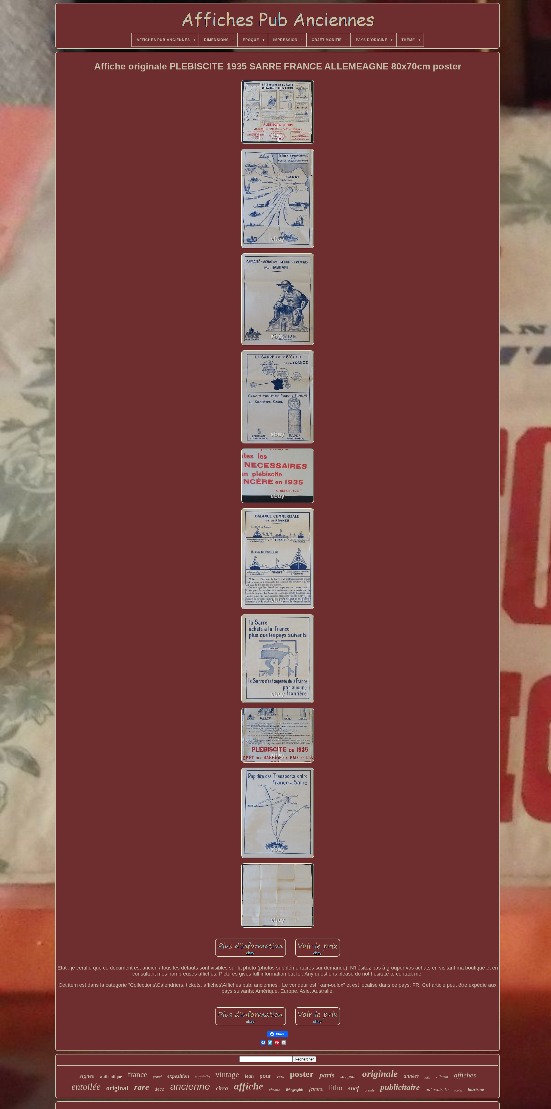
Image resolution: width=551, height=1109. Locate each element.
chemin (274, 1089)
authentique (111, 1076)
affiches (465, 1075)
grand (157, 1077)
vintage (227, 1074)
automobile (437, 1089)
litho (335, 1087)
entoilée (85, 1086)
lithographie (294, 1090)
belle (427, 1077)
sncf (353, 1088)
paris (327, 1075)
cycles (458, 1090)
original (117, 1088)
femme (316, 1089)
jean (249, 1076)
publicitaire (400, 1087)
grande (370, 1090)
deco (159, 1089)
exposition (178, 1076)
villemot (442, 1077)
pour (265, 1076)
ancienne (190, 1086)
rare (141, 1087)
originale (380, 1074)
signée (86, 1076)
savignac (348, 1076)
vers (280, 1076)
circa (222, 1088)
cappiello (202, 1077)
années (411, 1076)
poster (302, 1074)
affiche (248, 1086)
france (137, 1074)
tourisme (476, 1089)
